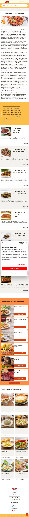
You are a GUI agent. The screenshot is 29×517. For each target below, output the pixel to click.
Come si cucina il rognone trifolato (12, 116)
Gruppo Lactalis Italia (14, 499)
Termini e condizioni (14, 496)
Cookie (14, 492)
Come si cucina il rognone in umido (11, 119)
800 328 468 (19, 516)
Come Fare (8, 9)
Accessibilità (14, 502)
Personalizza (14, 273)
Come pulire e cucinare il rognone (11, 106)
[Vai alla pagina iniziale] (14, 489)
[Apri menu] (2, 2)
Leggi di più (25, 143)
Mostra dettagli (21, 264)
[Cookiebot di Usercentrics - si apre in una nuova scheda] (18, 243)
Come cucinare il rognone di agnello (12, 114)
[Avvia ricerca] (25, 5)
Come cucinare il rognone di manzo (12, 112)
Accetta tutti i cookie (14, 268)
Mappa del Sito (14, 497)
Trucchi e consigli (7, 121)
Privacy (14, 494)
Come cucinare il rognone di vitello (11, 108)
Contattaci (14, 501)
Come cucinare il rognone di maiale (12, 110)
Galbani (2, 8)
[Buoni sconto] (21, 2)
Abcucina (5, 8)
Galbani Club (16, 2)
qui (16, 256)
